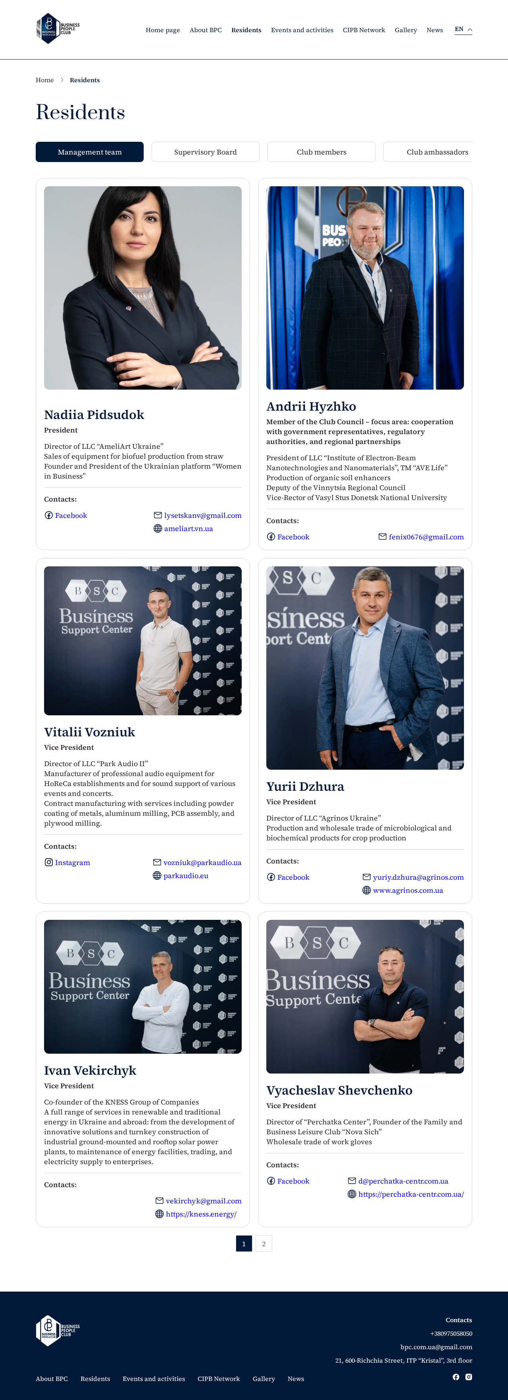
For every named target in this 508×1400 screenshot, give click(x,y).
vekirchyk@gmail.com (204, 1201)
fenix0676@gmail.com (426, 537)
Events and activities (302, 29)
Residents (246, 29)
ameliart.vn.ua (188, 528)
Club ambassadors (437, 152)
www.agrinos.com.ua (408, 890)
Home (45, 79)
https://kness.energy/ (201, 1214)
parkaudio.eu (186, 876)
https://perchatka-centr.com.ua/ (411, 1194)
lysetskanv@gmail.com (203, 515)
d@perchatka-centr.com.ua (403, 1181)
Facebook (71, 515)
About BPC (206, 29)
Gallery (406, 29)
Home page (163, 29)
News (435, 29)
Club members (321, 152)
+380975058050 (451, 1333)
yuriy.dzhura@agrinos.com (418, 877)
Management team (90, 152)
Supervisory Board (205, 152)
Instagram (72, 862)
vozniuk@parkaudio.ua (203, 862)
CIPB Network (364, 29)
